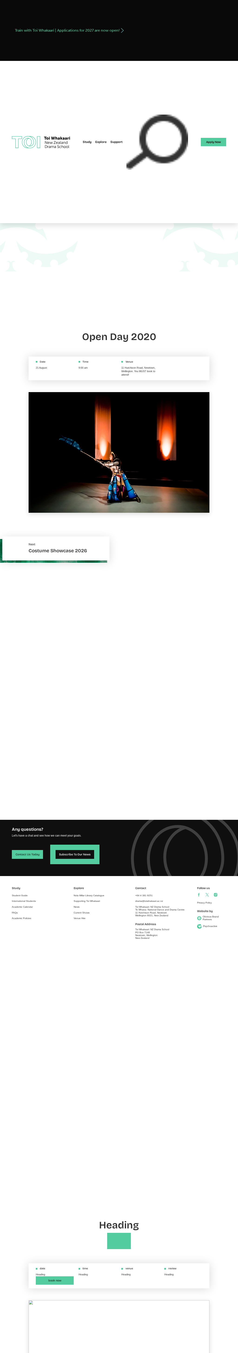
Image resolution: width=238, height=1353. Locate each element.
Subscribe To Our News (75, 854)
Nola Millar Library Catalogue (89, 895)
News (76, 907)
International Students (24, 901)
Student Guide (20, 895)
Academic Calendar (22, 907)
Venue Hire (80, 918)
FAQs (15, 912)
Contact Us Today (28, 854)
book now (54, 1280)
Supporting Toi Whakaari (87, 901)
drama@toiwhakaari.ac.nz (149, 901)
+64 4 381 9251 (144, 895)
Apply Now (213, 142)
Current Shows (81, 912)
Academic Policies (21, 918)
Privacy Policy (204, 902)
